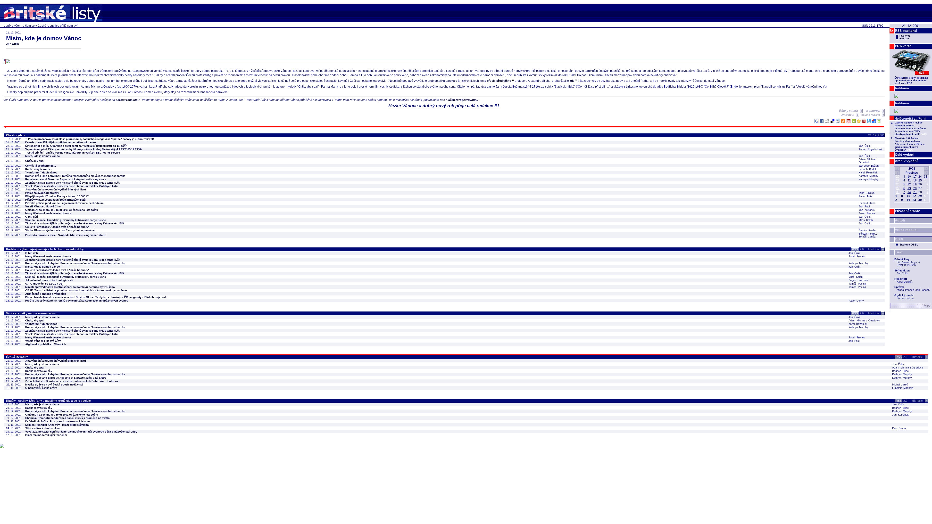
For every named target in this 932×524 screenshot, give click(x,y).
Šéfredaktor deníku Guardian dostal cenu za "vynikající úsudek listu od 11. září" (76, 145)
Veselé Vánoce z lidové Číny (43, 206)
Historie (876, 249)
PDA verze (903, 46)
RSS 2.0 (904, 38)
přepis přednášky (499, 80)
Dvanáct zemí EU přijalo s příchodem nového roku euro (60, 142)
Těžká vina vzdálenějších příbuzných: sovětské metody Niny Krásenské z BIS (74, 223)
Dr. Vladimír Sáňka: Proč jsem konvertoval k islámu (57, 421)
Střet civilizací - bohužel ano (43, 428)
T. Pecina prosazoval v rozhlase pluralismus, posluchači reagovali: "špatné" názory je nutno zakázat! (89, 139)
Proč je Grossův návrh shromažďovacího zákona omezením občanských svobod (76, 300)
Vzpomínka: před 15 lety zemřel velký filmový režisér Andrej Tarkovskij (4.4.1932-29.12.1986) (83, 149)
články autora (849, 111)
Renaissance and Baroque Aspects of (65, 179)
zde (572, 80)
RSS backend (906, 31)
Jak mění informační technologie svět (49, 280)
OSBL (899, 239)
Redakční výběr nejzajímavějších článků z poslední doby (45, 249)
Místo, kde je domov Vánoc (42, 156)
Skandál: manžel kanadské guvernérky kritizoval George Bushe (65, 220)
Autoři (900, 220)
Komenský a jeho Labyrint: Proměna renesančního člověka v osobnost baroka (75, 175)
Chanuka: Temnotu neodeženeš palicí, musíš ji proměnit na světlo (67, 418)
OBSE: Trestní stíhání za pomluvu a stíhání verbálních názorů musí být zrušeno (76, 290)
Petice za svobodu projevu (42, 192)
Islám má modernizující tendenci (46, 435)
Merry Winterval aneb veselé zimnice (48, 213)
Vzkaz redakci (906, 230)
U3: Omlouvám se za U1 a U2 (43, 283)
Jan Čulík (12, 44)
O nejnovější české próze (41, 387)
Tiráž (899, 252)
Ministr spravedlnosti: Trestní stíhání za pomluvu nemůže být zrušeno (70, 287)
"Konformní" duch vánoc (41, 172)
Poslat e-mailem (870, 114)
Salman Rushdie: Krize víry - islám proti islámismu (57, 424)
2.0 (858, 249)
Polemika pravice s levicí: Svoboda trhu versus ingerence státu (65, 235)
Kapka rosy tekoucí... (38, 169)
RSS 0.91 (904, 35)
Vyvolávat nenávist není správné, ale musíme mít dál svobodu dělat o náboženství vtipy (81, 431)
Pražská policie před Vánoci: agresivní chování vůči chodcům (64, 203)
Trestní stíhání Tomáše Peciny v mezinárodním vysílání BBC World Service (72, 152)
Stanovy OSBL (908, 244)
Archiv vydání (906, 161)
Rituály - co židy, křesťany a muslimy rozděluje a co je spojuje (48, 400)
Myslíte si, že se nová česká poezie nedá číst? (54, 384)
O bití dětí (31, 216)
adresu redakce (127, 100)
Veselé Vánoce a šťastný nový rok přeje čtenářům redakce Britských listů (71, 186)
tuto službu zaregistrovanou (459, 100)
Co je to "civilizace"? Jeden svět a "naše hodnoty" (57, 226)
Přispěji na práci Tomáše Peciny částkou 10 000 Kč (57, 196)
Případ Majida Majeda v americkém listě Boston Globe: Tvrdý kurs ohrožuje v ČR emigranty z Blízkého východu (96, 297)
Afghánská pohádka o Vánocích (45, 293)
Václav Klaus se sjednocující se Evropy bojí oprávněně (60, 230)
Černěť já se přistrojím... (40, 165)
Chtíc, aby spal (34, 160)
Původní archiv (907, 211)
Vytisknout (847, 114)
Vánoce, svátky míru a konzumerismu (32, 313)
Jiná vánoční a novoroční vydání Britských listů (55, 189)
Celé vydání (904, 154)
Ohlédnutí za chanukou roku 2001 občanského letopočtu (61, 209)
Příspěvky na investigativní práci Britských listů (55, 199)
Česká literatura (17, 357)
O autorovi (873, 111)
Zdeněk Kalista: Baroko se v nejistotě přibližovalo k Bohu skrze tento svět (72, 182)
